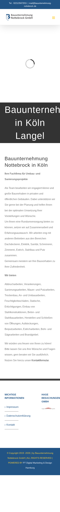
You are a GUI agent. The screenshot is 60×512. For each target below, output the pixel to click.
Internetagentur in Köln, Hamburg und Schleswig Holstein (20, 477)
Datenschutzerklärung (11, 415)
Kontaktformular (40, 360)
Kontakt (10, 424)
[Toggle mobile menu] (53, 17)
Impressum (11, 407)
